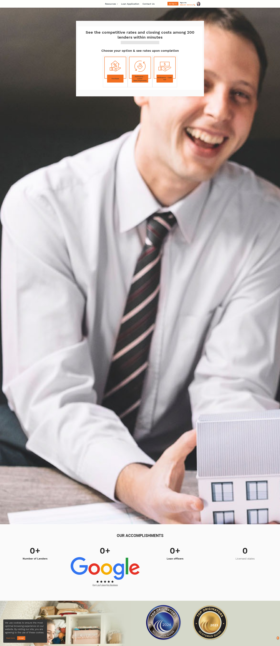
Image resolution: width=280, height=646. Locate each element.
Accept (21, 638)
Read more (10, 638)
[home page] (89, 4)
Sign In (173, 4)
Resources (111, 4)
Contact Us (149, 4)
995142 (186, 5)
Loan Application (130, 4)
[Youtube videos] (278, 638)
